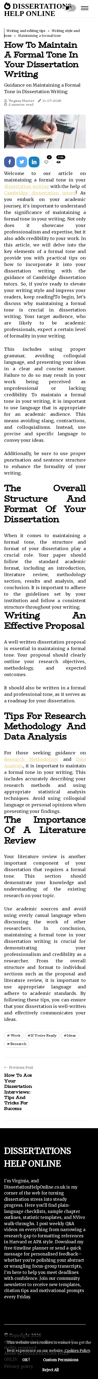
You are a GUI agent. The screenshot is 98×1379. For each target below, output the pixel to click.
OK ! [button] (25, 1360)
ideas (71, 1035)
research (18, 1043)
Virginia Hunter (21, 100)
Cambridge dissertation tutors (40, 193)
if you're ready (44, 1035)
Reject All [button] (50, 1370)
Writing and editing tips (26, 31)
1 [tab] (45, 141)
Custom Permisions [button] (60, 1360)
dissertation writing (26, 186)
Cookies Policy (77, 1350)
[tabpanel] (45, 131)
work (15, 1035)
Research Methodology (31, 759)
